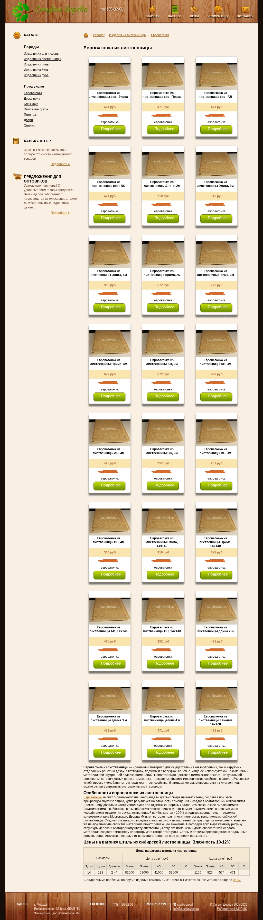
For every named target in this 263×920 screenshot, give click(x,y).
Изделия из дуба (36, 75)
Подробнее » (60, 164)
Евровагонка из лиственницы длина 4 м (162, 718)
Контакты (245, 16)
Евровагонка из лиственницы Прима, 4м (108, 362)
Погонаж (30, 115)
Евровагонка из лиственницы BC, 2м (162, 451)
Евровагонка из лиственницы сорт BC (108, 184)
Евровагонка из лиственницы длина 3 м (108, 718)
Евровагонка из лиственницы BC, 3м (215, 451)
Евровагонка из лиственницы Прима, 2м (162, 273)
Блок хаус (31, 104)
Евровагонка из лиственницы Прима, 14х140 (215, 542)
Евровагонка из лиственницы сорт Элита (108, 95)
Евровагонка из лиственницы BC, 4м (108, 540)
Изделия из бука (36, 70)
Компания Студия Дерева (49, 12)
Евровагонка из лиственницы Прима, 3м (215, 273)
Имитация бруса (36, 109)
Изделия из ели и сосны (41, 53)
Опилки (29, 125)
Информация (218, 16)
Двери (28, 120)
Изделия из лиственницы (42, 59)
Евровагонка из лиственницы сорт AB (215, 95)
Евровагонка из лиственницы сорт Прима (162, 95)
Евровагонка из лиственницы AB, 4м (108, 451)
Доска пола (32, 98)
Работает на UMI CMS (232, 908)
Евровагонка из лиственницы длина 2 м (215, 629)
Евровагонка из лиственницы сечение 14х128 (215, 720)
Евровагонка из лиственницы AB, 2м (162, 362)
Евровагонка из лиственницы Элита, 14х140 (162, 542)
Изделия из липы (36, 64)
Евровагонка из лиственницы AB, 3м (215, 362)
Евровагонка (33, 93)
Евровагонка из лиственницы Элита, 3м (215, 184)
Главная (152, 16)
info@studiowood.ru (186, 908)
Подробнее (111, 129)
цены (237, 880)
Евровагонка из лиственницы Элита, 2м (162, 184)
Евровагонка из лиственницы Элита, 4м (108, 273)
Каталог (174, 16)
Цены (194, 16)
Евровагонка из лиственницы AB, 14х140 (108, 629)
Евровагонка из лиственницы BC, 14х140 (162, 629)
